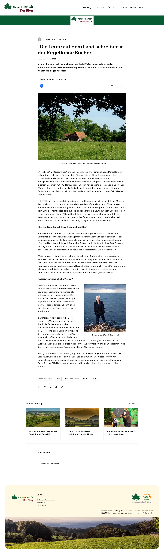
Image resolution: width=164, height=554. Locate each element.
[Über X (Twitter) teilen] (44, 387)
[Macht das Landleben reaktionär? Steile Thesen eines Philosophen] (82, 417)
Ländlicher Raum (45, 379)
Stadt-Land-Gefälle (71, 379)
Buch (85, 379)
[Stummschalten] (117, 86)
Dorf (58, 379)
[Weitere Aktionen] (125, 39)
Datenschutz (42, 505)
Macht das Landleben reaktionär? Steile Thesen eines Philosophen (81, 433)
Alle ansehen (133, 403)
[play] (41, 86)
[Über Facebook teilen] (39, 387)
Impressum (41, 503)
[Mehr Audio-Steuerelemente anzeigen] (122, 86)
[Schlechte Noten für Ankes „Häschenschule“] (121, 417)
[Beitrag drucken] (62, 387)
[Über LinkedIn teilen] (50, 387)
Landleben (95, 379)
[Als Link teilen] (56, 387)
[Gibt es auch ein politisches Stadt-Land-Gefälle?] (43, 417)
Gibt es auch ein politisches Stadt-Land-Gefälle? (43, 433)
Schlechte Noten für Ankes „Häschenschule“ (120, 433)
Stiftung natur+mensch (46, 500)
